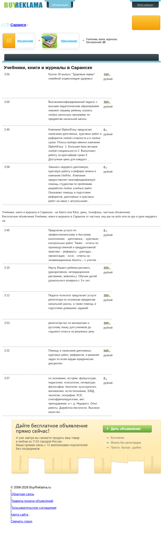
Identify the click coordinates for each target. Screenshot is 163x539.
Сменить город (21, 521)
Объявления (60, 5)
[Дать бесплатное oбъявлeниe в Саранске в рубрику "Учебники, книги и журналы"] (146, 23)
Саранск (18, 25)
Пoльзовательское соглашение (33, 507)
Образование (69, 41)
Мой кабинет (145, 5)
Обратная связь (22, 494)
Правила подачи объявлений (32, 501)
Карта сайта (19, 514)
